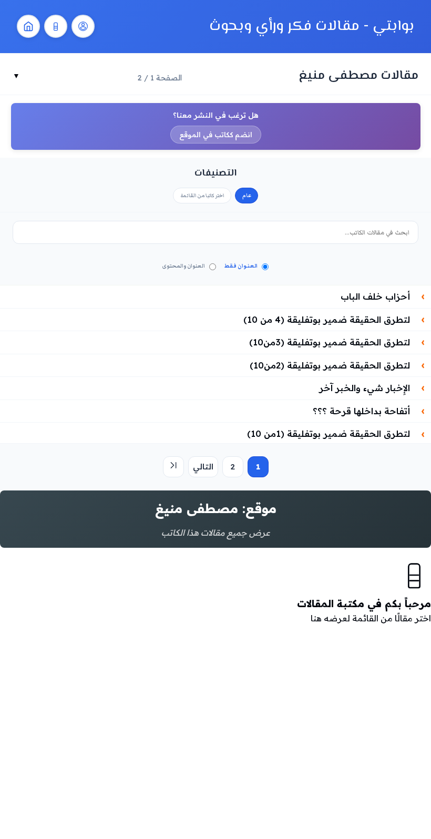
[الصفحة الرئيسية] (28, 26)
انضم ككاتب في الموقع (215, 134)
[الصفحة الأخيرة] (173, 466)
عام (246, 195)
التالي (203, 467)
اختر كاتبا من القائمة (202, 195)
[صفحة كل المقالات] (55, 26)
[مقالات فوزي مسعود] (83, 26)
